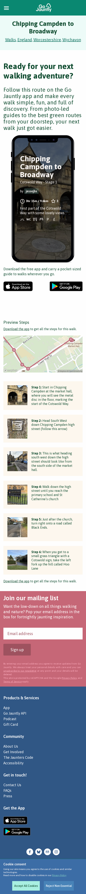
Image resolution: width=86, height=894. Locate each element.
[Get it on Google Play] (66, 286)
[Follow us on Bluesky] (38, 851)
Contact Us (12, 785)
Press (7, 796)
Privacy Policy (59, 875)
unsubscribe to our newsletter (19, 670)
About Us (10, 746)
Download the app (16, 329)
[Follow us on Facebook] (29, 851)
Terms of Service (12, 681)
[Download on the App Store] (18, 286)
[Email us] (47, 851)
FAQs (7, 790)
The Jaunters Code (18, 757)
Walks (10, 39)
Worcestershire (47, 39)
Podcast (9, 719)
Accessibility (13, 763)
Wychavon (71, 39)
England (24, 39)
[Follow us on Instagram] (56, 851)
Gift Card (10, 724)
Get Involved (13, 752)
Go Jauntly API (14, 713)
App (6, 708)
